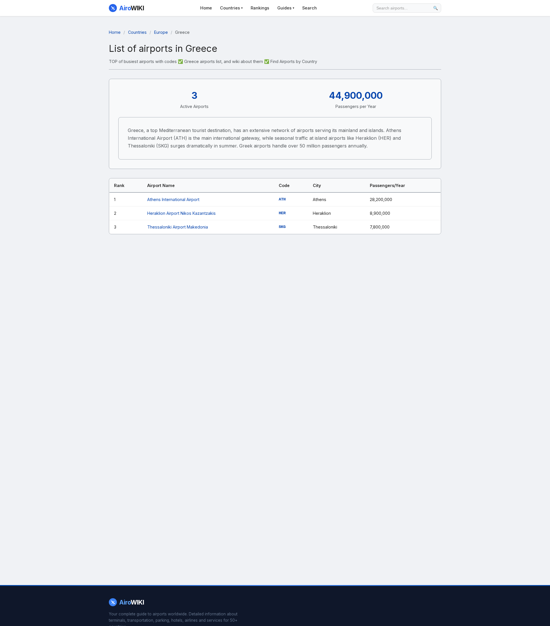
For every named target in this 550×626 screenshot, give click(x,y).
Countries (231, 7)
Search (309, 7)
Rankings (260, 7)
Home (206, 7)
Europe (161, 32)
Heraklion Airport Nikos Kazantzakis (181, 213)
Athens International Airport (173, 199)
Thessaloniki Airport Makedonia (177, 227)
